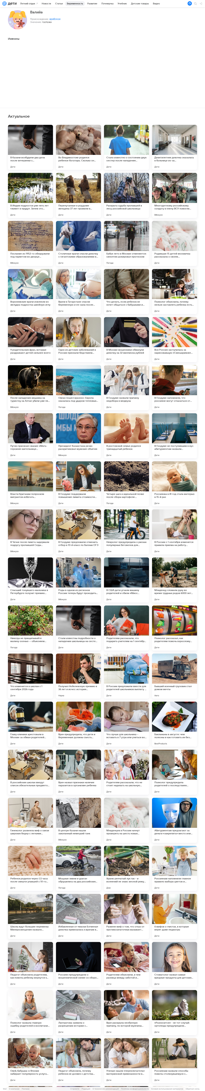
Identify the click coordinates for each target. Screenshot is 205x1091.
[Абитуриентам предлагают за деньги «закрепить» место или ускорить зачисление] (174, 820)
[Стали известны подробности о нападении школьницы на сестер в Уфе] (78, 628)
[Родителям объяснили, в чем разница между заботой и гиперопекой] (126, 964)
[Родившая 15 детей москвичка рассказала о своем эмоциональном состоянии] (174, 243)
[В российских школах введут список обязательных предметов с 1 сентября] (30, 772)
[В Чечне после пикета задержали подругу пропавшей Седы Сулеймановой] (30, 531)
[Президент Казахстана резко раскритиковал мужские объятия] (78, 435)
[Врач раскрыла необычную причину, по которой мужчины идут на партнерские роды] (126, 1012)
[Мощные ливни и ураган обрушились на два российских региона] (78, 868)
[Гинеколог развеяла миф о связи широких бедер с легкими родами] (30, 820)
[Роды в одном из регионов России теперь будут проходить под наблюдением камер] (78, 580)
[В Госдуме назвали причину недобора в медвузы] (126, 387)
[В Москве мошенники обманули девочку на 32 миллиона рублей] (126, 339)
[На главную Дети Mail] (12, 3)
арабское (54, 18)
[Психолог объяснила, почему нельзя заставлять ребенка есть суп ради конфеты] (174, 291)
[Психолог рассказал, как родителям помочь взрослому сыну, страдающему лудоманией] (174, 628)
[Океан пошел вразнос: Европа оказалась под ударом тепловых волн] (78, 387)
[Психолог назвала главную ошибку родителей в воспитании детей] (30, 1012)
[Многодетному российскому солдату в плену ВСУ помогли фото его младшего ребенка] (174, 195)
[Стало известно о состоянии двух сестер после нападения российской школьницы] (126, 147)
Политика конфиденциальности (135, 1089)
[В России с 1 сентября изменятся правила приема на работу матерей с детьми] (174, 531)
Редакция (86, 1089)
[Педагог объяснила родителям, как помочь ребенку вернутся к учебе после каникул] (30, 964)
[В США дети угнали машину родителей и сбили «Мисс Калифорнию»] (126, 580)
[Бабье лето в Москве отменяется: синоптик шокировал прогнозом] (126, 243)
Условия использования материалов (167, 1089)
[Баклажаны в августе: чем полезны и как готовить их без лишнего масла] (174, 724)
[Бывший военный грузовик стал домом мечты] (174, 676)
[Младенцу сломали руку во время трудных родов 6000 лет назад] (174, 580)
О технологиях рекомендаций (106, 1089)
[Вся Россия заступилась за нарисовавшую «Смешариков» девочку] (174, 339)
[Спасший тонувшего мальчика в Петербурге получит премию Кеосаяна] (30, 580)
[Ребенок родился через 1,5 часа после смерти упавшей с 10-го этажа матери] (30, 868)
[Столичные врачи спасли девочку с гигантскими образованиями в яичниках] (78, 243)
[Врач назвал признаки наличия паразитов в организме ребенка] (78, 772)
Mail (5, 1089)
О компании (14, 1089)
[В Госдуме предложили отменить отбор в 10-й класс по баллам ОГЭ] (78, 531)
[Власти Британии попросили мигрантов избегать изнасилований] (30, 483)
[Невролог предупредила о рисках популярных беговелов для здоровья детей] (126, 531)
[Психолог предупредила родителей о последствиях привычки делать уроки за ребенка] (174, 772)
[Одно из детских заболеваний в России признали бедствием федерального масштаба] (78, 339)
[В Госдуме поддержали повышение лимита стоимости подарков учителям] (78, 483)
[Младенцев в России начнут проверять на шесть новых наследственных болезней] (126, 820)
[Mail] (4, 3)
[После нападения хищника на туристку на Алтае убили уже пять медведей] (30, 387)
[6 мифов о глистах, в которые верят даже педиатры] (174, 916)
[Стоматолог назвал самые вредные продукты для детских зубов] (174, 964)
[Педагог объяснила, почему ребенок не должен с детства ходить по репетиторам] (78, 1060)
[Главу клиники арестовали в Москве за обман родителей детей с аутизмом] (30, 724)
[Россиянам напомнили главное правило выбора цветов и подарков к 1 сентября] (174, 868)
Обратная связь (193, 1089)
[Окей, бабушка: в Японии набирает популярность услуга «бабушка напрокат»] (30, 1060)
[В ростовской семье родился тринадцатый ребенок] (126, 435)
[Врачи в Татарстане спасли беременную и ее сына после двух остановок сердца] (78, 291)
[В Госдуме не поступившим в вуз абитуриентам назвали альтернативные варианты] (174, 435)
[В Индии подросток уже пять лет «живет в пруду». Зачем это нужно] (30, 195)
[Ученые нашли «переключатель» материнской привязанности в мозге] (126, 1060)
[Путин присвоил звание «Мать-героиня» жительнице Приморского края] (30, 435)
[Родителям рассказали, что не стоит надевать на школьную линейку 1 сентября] (126, 772)
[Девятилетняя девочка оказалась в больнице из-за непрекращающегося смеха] (174, 147)
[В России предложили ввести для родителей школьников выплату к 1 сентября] (126, 676)
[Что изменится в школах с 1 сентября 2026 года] (30, 676)
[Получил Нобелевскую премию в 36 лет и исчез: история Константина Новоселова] (78, 676)
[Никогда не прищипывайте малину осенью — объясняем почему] (30, 628)
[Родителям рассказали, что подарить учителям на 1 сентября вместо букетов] (126, 628)
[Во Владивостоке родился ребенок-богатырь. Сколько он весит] (78, 147)
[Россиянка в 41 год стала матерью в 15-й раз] (174, 483)
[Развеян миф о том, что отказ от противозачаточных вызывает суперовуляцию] (126, 916)
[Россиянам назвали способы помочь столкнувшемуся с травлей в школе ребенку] (174, 1060)
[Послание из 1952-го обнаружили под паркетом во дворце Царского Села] (30, 243)
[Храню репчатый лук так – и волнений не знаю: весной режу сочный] (126, 868)
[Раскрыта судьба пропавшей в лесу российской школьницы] (126, 195)
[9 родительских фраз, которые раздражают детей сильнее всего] (30, 339)
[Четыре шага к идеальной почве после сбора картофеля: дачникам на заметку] (126, 483)
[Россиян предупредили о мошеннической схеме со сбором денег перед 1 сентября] (78, 964)
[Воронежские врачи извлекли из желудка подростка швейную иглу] (30, 291)
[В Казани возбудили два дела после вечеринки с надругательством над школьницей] (30, 147)
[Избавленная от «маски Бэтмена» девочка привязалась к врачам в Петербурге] (78, 916)
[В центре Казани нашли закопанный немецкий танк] (78, 820)
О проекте (74, 1089)
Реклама (25, 1089)
